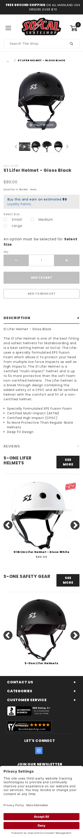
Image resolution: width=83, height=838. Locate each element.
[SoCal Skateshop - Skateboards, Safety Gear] (41, 28)
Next (75, 525)
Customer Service (27, 699)
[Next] (62, 101)
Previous (8, 525)
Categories (19, 691)
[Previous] (21, 101)
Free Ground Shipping (26, 5)
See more (68, 462)
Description (17, 317)
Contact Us (20, 682)
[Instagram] (39, 750)
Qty (6, 252)
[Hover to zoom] (41, 100)
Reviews (12, 446)
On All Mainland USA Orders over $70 (54, 7)
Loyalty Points (19, 204)
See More (68, 580)
